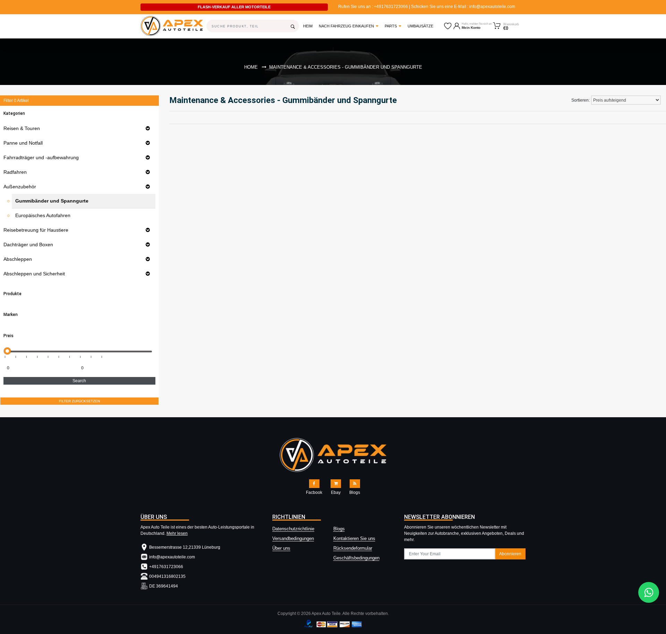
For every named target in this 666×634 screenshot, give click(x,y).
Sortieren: (580, 100)
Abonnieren (510, 553)
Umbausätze (420, 26)
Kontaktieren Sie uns (354, 538)
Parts (391, 26)
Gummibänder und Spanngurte (51, 201)
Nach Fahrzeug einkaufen (346, 26)
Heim (309, 26)
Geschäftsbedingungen (356, 557)
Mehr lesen (177, 533)
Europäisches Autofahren (42, 215)
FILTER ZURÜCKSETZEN (79, 401)
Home (251, 67)
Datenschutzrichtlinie (293, 528)
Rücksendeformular (352, 548)
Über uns (281, 548)
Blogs (339, 528)
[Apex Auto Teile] (168, 26)
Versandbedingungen (293, 538)
